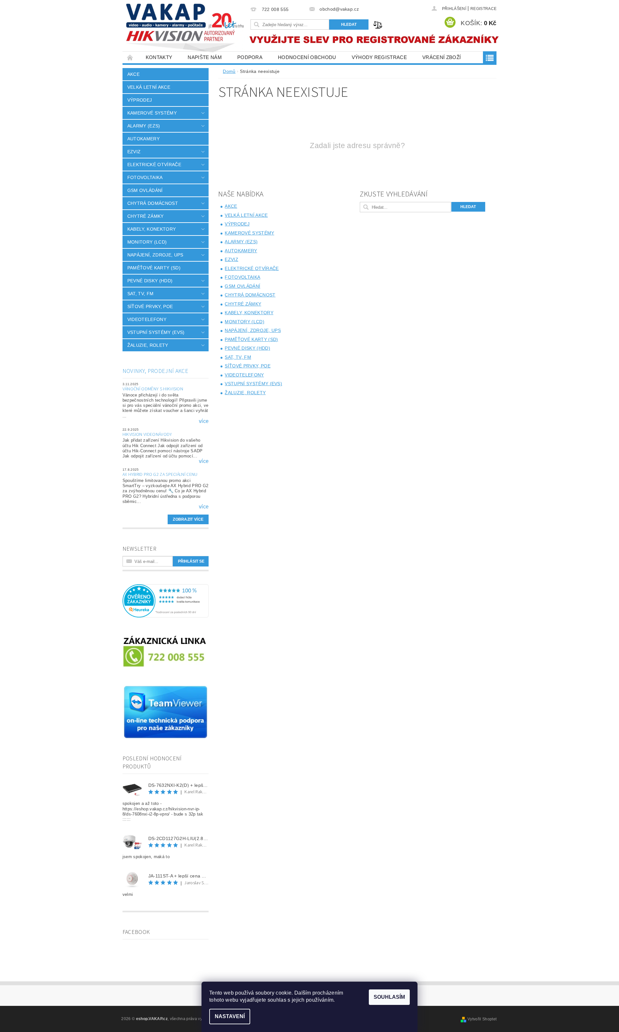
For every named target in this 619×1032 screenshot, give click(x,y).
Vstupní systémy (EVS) (156, 332)
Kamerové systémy (152, 112)
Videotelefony (146, 319)
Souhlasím (389, 997)
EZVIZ (134, 151)
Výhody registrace (379, 57)
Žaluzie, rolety (147, 345)
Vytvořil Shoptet (481, 1019)
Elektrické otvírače (154, 164)
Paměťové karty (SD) (154, 267)
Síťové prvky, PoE (150, 306)
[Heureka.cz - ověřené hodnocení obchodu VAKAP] (166, 600)
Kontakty (159, 57)
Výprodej (139, 100)
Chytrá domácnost (152, 203)
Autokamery (143, 138)
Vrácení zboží (441, 57)
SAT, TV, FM (140, 293)
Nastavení (230, 1016)
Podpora (249, 57)
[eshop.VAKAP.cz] (185, 29)
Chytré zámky (145, 216)
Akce (133, 74)
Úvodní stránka (130, 57)
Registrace (483, 8)
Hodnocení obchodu (307, 57)
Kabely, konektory (151, 229)
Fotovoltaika (145, 177)
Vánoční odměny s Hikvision (153, 389)
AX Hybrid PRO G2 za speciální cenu (160, 474)
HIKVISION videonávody (147, 434)
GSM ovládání (145, 190)
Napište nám (205, 57)
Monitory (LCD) (147, 242)
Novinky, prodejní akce (155, 371)
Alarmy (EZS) (143, 125)
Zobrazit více (188, 519)
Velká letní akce (148, 87)
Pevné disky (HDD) (149, 280)
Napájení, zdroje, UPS (155, 254)
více (204, 421)
